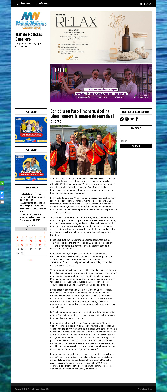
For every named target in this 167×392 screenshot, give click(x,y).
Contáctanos (43, 3)
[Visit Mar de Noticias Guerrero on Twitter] (132, 119)
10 (22, 241)
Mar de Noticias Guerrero (28, 36)
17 (22, 245)
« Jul (30, 259)
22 (45, 245)
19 (31, 245)
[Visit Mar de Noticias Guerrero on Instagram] (127, 119)
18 (26, 245)
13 (35, 241)
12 (31, 241)
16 (18, 245)
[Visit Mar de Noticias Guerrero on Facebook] (137, 119)
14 (40, 241)
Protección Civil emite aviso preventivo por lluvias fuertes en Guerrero (32, 217)
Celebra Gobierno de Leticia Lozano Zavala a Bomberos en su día (32, 196)
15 (44, 241)
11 (26, 241)
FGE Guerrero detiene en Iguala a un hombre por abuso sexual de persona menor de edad (32, 205)
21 (40, 245)
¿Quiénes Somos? (24, 3)
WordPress (148, 389)
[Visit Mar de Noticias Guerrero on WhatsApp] (122, 119)
